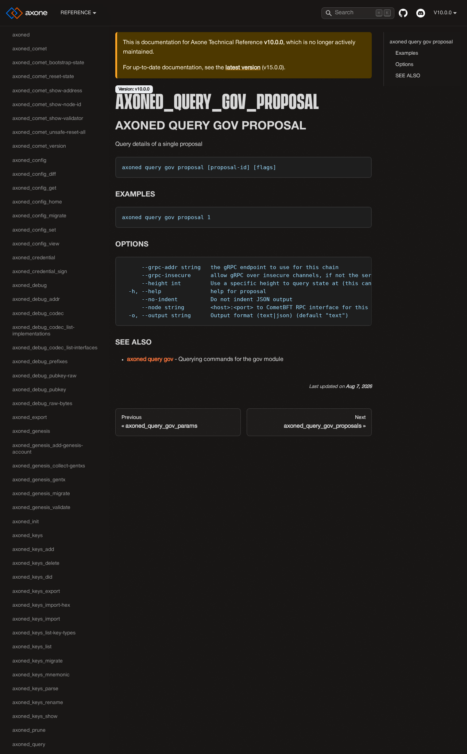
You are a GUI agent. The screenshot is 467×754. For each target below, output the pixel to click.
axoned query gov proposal (421, 42)
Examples (406, 53)
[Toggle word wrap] (349, 266)
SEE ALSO (407, 76)
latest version (242, 67)
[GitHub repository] (403, 13)
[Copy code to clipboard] (363, 166)
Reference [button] (76, 13)
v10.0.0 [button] (443, 13)
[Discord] (421, 13)
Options (404, 64)
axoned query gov (150, 359)
